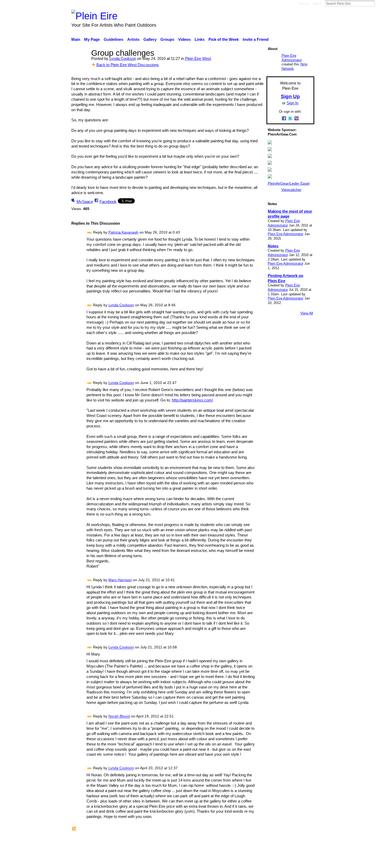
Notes (273, 246)
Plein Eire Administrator (292, 58)
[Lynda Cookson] (79, 63)
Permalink (89, 232)
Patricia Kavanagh (123, 232)
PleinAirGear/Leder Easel (289, 183)
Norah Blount (119, 716)
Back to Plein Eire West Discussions (127, 65)
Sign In (317, 3)
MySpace (85, 201)
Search (379, 3)
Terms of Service (299, 841)
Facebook (108, 201)
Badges (241, 841)
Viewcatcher (291, 190)
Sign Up (304, 3)
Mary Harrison (120, 580)
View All (306, 313)
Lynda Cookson (122, 58)
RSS (74, 829)
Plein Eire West (198, 58)
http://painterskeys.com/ (192, 400)
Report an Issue (266, 841)
